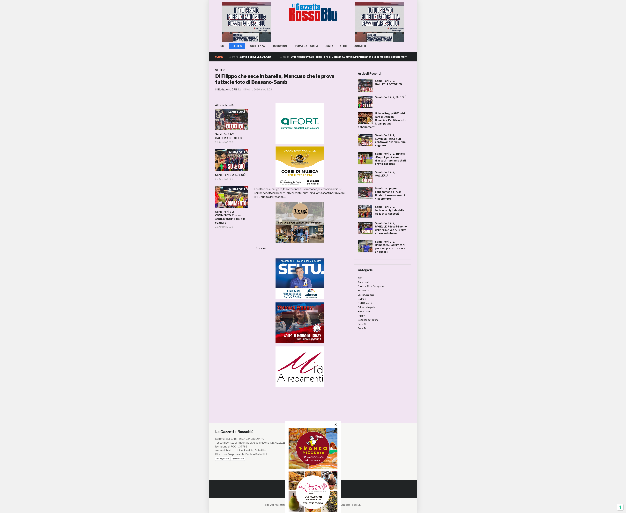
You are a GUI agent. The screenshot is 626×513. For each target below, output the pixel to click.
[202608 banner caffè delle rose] (313, 492)
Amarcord (363, 282)
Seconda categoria (368, 319)
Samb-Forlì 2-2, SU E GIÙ (230, 56)
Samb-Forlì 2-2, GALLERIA (385, 174)
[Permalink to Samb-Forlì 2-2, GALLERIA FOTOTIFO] (231, 121)
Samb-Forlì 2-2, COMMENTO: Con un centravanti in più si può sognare (230, 217)
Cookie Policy (238, 459)
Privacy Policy (222, 459)
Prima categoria (306, 46)
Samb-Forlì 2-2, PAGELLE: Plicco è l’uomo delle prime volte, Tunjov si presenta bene (391, 228)
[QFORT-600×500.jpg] (300, 123)
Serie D (362, 328)
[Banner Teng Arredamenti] (300, 222)
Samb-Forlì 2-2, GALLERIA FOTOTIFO (228, 136)
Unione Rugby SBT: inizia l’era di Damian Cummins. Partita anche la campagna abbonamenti (325, 56)
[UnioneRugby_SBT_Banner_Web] (300, 322)
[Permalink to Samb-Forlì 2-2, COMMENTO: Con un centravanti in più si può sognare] (231, 198)
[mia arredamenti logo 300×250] (300, 366)
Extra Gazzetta (366, 294)
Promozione (280, 46)
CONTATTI (359, 46)
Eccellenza (257, 46)
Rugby (329, 46)
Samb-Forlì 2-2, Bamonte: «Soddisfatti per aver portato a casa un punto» (390, 246)
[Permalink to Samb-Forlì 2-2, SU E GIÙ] (231, 161)
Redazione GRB (227, 89)
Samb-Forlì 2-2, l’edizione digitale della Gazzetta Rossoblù (389, 210)
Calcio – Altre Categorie (371, 286)
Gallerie (362, 299)
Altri (343, 46)
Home (222, 46)
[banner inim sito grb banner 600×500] (246, 21)
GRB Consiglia (365, 303)
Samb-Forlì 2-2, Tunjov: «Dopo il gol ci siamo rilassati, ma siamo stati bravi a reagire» (390, 158)
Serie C (237, 46)
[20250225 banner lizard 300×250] (300, 166)
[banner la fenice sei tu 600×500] (300, 278)
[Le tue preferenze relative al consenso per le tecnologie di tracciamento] (620, 507)
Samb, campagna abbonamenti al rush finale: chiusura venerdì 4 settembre (390, 193)
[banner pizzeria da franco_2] (313, 448)
